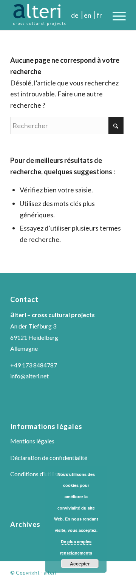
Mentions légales (32, 441)
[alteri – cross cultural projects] (56, 15)
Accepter (80, 563)
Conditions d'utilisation (40, 473)
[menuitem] (115, 15)
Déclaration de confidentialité (48, 457)
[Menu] (115, 15)
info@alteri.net (29, 376)
